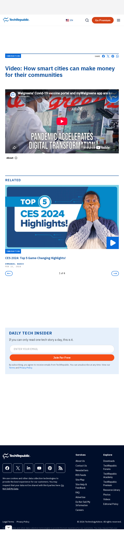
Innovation (13, 56)
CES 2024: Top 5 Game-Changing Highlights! (35, 258)
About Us (80, 461)
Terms (12, 367)
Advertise (80, 497)
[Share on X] (108, 56)
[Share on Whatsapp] (117, 56)
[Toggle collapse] (8, 527)
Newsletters (82, 470)
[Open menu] (118, 20)
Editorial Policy (110, 504)
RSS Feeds (81, 475)
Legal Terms (8, 521)
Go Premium (102, 20)
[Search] (87, 20)
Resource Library (111, 489)
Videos (106, 499)
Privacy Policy (26, 367)
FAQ (78, 492)
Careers (80, 510)
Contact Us (81, 465)
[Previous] (9, 273)
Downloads (109, 461)
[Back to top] (117, 534)
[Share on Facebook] (103, 56)
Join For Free (62, 357)
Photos (106, 494)
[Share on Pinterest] (112, 56)
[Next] (115, 273)
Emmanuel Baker (14, 264)
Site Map (80, 479)
